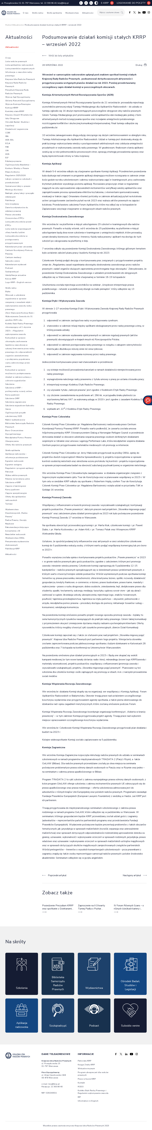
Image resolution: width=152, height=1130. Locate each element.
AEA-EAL (9, 140)
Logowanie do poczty (131, 3)
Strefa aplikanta (54, 13)
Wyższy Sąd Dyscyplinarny (17, 97)
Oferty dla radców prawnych (18, 445)
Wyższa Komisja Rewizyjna (18, 104)
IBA (7, 136)
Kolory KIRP (10, 279)
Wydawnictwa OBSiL (15, 538)
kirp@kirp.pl (63, 3)
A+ (91, 3)
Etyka (7, 291)
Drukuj (139, 65)
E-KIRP (105, 3)
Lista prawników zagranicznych (19, 68)
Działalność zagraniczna (16, 129)
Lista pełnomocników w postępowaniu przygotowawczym (16, 239)
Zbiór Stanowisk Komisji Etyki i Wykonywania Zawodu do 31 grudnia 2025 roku (19, 316)
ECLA (7, 143)
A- (81, 3)
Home (8, 25)
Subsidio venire (12, 261)
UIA (7, 150)
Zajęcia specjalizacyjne (16, 493)
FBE (7, 147)
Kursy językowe (12, 395)
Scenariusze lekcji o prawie (17, 186)
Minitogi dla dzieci (14, 190)
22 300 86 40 (50, 3)
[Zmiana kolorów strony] (96, 3)
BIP (79, 1097)
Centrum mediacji (13, 257)
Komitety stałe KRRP (14, 111)
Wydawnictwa (72, 13)
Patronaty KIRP (84, 1061)
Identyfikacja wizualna (15, 275)
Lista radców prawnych (16, 61)
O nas (25, 13)
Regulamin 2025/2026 (15, 175)
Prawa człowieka (13, 214)
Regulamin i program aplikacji (19, 468)
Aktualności (88, 13)
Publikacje (10, 200)
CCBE (7, 133)
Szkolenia (9, 384)
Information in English (88, 1101)
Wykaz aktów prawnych (16, 475)
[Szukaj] (122, 12)
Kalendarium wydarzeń (15, 264)
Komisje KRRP (11, 108)
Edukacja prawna (13, 161)
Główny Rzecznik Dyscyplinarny (20, 100)
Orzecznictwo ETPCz (14, 218)
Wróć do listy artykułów (61, 55)
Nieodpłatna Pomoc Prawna (18, 437)
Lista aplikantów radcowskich (19, 65)
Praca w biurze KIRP (87, 1079)
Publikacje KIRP (12, 548)
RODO (81, 1086)
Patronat (9, 472)
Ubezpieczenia (12, 441)
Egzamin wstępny (13, 464)
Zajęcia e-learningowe (15, 486)
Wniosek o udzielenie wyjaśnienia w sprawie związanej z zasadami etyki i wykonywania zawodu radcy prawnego (18, 302)
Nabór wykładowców (15, 420)
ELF (7, 157)
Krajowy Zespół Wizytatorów (19, 115)
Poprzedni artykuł (57, 875)
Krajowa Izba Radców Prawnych (20, 79)
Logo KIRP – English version (18, 282)
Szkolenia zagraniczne (15, 402)
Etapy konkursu (12, 172)
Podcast (9, 268)
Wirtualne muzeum (86, 1068)
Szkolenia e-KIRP (13, 482)
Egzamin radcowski (14, 461)
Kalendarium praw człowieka (18, 247)
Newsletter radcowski (15, 534)
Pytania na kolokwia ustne (17, 479)
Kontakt (81, 1083)
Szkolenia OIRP (12, 398)
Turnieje (8, 504)
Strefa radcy (37, 13)
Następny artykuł (132, 875)
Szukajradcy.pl (12, 271)
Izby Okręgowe (12, 118)
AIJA (7, 154)
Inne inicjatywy (12, 204)
